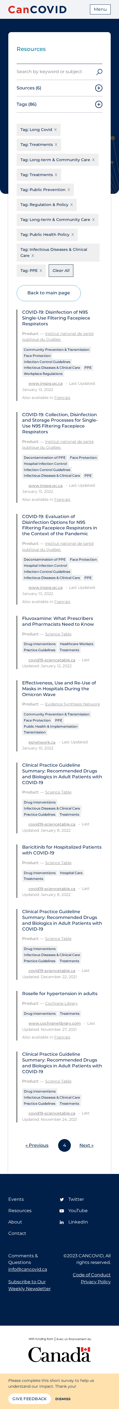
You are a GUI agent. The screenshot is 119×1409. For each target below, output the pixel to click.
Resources (20, 1210)
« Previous (36, 1145)
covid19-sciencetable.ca (52, 660)
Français (62, 397)
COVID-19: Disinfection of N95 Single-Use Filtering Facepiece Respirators (56, 318)
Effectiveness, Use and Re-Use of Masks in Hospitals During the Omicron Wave (59, 688)
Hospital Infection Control (45, 464)
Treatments (69, 650)
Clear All (61, 270)
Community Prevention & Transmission (56, 349)
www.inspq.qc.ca (46, 383)
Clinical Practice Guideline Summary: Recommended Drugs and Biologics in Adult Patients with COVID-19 (62, 774)
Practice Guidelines (39, 650)
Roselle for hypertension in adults (59, 993)
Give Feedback (29, 1398)
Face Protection (37, 356)
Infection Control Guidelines (47, 362)
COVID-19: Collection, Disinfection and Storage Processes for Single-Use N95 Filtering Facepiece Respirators (60, 423)
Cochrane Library (61, 1003)
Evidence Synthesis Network (72, 704)
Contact (17, 1233)
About (15, 1222)
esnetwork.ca (42, 742)
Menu (100, 9)
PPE (88, 367)
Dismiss (63, 1399)
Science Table (58, 634)
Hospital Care (71, 873)
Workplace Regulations (43, 374)
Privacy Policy (96, 1281)
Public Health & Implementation (50, 726)
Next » (86, 1145)
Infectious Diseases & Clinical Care (52, 367)
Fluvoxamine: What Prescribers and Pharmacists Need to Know (58, 621)
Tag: (36, 129)
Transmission (35, 732)
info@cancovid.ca (27, 1269)
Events (16, 1199)
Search (99, 72)
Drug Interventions (40, 644)
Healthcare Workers (76, 644)
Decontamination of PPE (45, 457)
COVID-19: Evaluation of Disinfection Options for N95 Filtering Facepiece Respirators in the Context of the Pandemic (59, 525)
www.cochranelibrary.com (55, 1023)
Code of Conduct (92, 1274)
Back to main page (48, 292)
